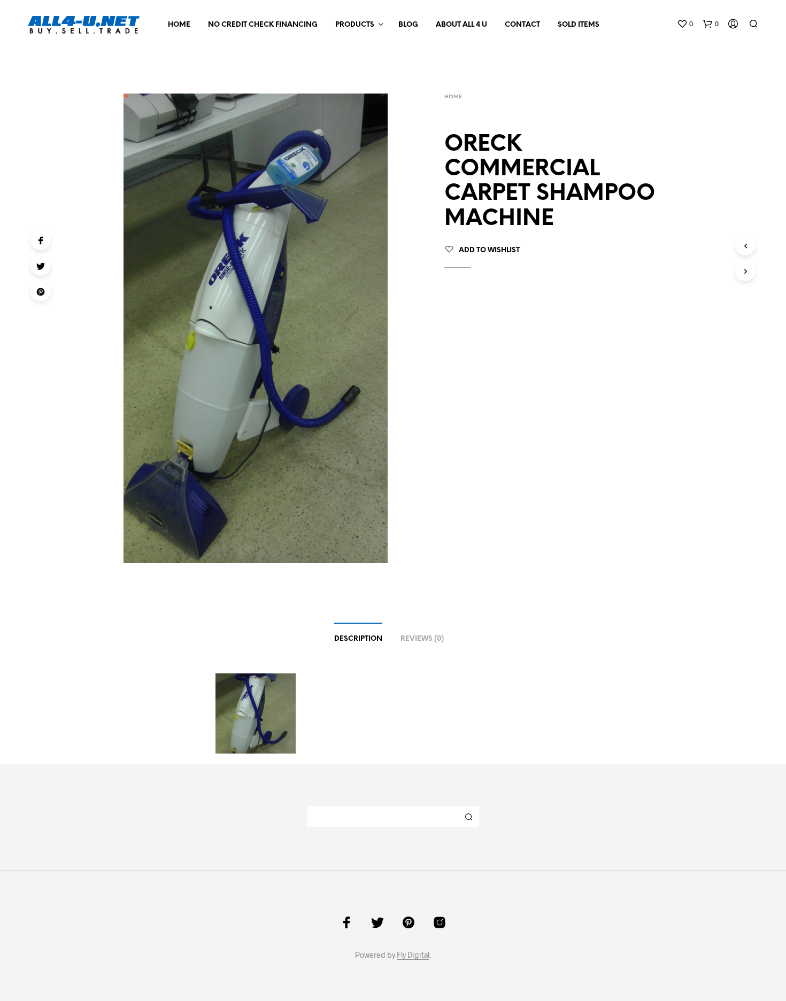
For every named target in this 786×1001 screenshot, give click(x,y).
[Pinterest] (40, 291)
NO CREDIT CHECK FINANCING (263, 24)
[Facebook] (40, 240)
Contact (522, 24)
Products (354, 24)
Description (358, 638)
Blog (408, 24)
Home (179, 24)
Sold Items (578, 24)
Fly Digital (413, 955)
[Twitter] (40, 265)
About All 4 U (461, 24)
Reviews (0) (422, 638)
